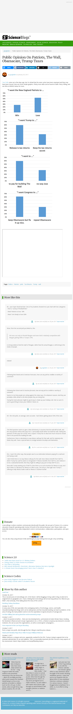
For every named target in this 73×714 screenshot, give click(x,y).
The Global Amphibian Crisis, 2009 (59, 658)
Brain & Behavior (16, 44)
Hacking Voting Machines (10, 603)
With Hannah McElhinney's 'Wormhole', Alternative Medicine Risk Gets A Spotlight (29, 566)
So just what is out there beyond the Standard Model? (12, 658)
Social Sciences (42, 42)
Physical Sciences (18, 42)
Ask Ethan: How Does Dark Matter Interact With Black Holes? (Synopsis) (35, 659)
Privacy (32, 701)
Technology (27, 44)
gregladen (7, 51)
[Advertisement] (36, 16)
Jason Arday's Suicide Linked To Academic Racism (19, 581)
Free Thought (38, 44)
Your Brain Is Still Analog (11, 564)
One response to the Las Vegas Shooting (15, 625)
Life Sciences (7, 42)
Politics (10, 284)
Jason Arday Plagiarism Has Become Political (18, 579)
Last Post (5, 592)
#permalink (60, 321)
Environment (31, 42)
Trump (35, 284)
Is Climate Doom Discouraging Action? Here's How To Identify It (24, 568)
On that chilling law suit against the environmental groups (21, 614)
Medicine (5, 44)
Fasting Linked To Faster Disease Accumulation (19, 562)
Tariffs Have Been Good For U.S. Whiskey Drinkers (19, 560)
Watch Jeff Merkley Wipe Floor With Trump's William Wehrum (22, 633)
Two (3, 82)
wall (39, 284)
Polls (6, 82)
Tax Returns (28, 284)
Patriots (16, 284)
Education (53, 42)
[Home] (13, 37)
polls (21, 284)
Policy (60, 42)
